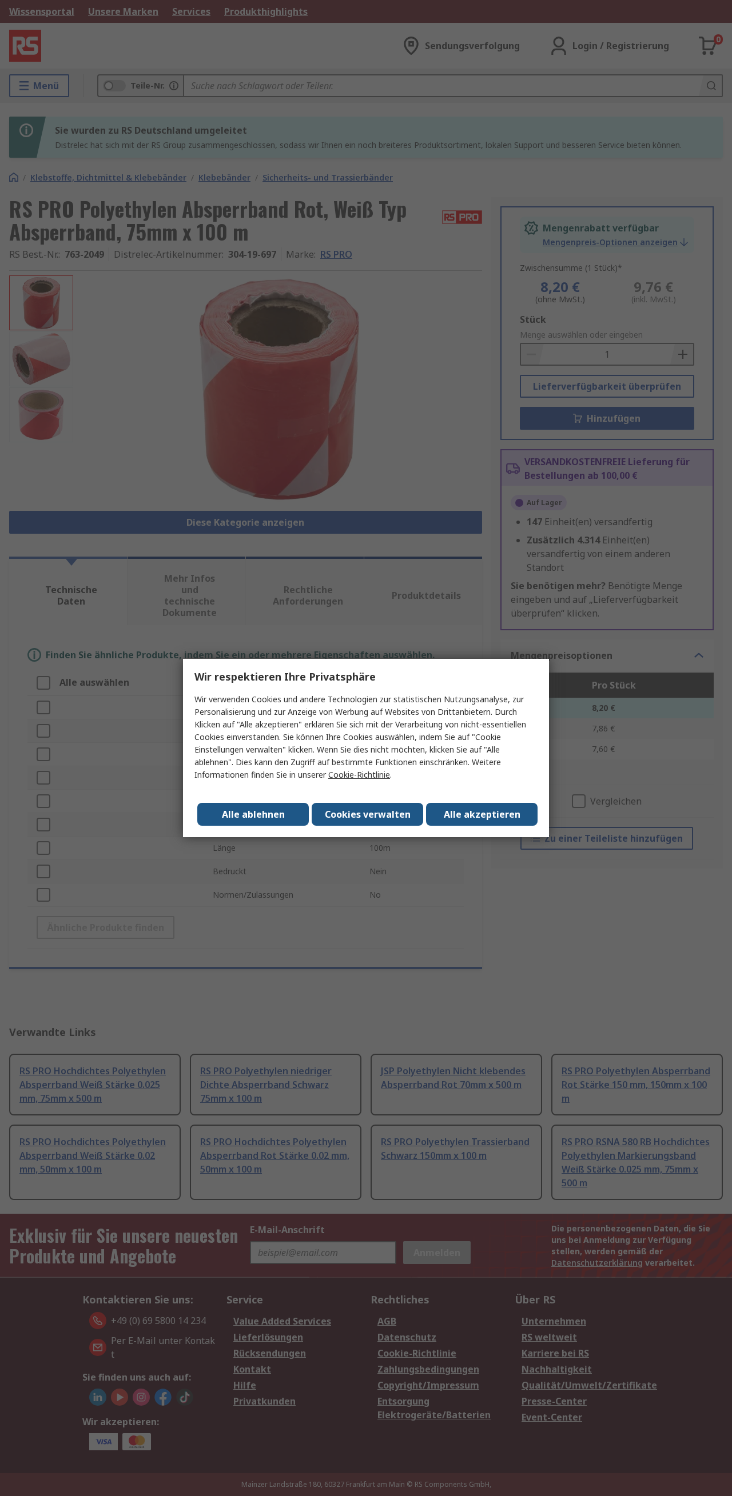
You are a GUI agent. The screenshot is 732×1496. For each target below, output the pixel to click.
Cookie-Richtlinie (359, 774)
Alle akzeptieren (482, 814)
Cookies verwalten (368, 814)
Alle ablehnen (253, 814)
